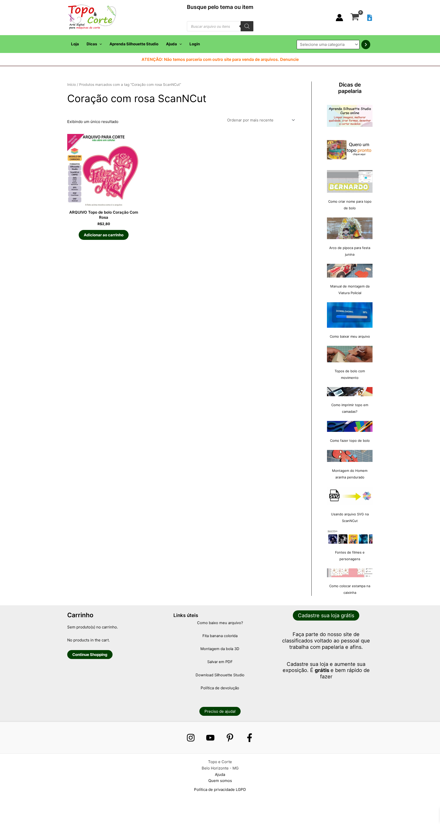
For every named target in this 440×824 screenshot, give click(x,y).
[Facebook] (249, 737)
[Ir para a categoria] (365, 44)
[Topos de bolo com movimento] (350, 354)
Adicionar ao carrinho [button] (103, 234)
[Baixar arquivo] (369, 18)
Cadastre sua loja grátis (326, 615)
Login (194, 44)
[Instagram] (190, 737)
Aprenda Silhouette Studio (133, 44)
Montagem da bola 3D (219, 649)
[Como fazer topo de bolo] (350, 426)
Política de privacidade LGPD (220, 789)
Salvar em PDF (220, 662)
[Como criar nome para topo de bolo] (350, 181)
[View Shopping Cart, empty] (354, 17)
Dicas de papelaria (350, 87)
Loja (75, 44)
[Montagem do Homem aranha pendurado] (350, 456)
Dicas (92, 44)
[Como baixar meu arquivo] (350, 315)
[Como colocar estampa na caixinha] (350, 572)
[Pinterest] (230, 737)
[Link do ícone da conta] (339, 17)
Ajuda (171, 44)
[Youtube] (210, 737)
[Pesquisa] (247, 26)
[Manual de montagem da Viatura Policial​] (350, 271)
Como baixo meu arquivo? (220, 623)
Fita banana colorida (220, 636)
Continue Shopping (89, 654)
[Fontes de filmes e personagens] (350, 537)
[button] (99, 44)
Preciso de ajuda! (220, 711)
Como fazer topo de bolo (350, 440)
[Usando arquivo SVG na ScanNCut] (350, 496)
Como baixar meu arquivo (350, 336)
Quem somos (220, 780)
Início (71, 85)
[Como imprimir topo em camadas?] (350, 391)
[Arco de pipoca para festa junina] (350, 228)
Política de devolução (220, 687)
